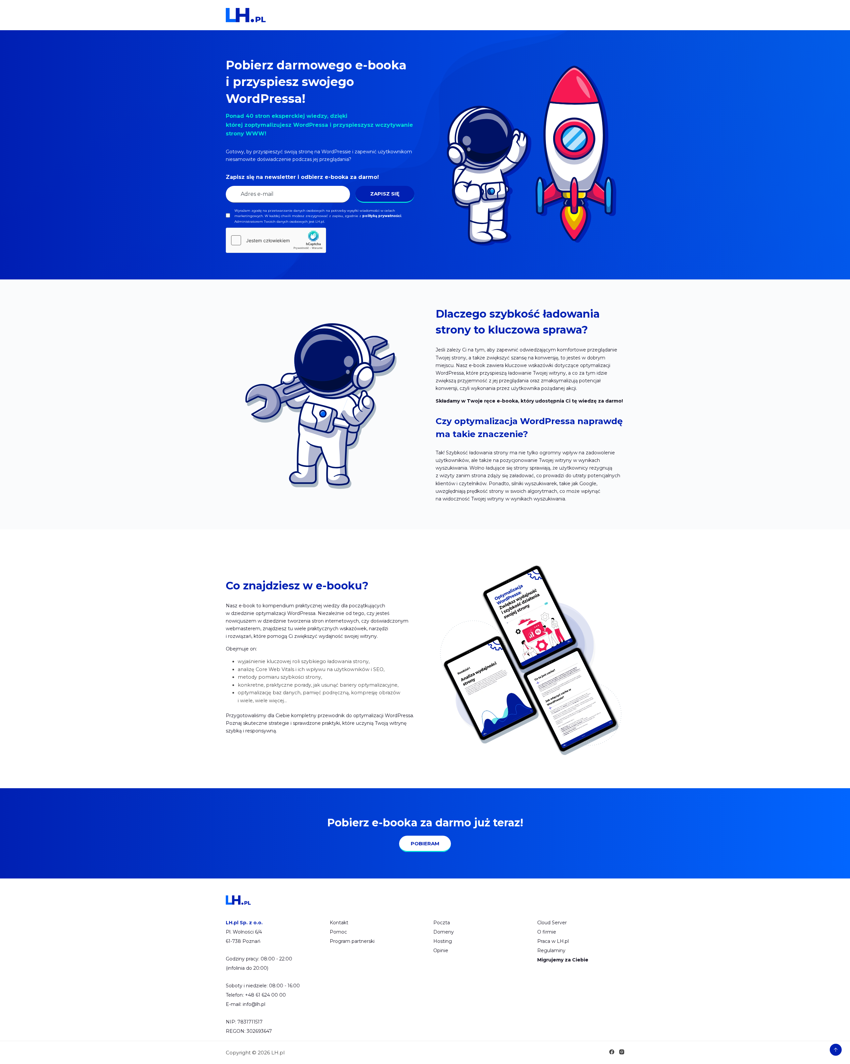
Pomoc (338, 932)
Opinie (440, 950)
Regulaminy (551, 950)
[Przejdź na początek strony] (836, 1050)
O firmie (546, 932)
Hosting (442, 941)
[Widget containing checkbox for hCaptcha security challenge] (276, 240)
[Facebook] (611, 1051)
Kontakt (339, 923)
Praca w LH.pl (553, 941)
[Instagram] (621, 1051)
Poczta (441, 923)
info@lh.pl (254, 1004)
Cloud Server (552, 923)
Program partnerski (352, 941)
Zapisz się (384, 193)
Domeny (443, 932)
